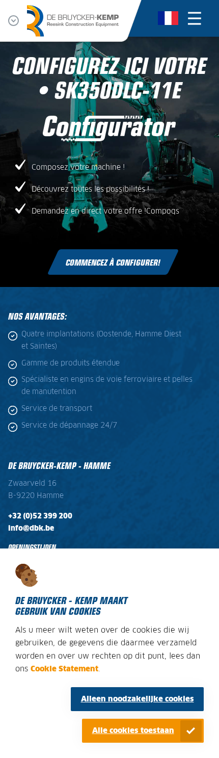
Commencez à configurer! (113, 262)
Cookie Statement (64, 669)
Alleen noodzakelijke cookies (137, 699)
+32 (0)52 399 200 (40, 516)
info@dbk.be (31, 528)
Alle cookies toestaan (133, 731)
